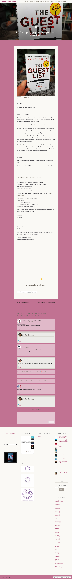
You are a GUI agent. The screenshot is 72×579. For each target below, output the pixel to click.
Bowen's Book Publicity (58, 512)
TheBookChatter (57, 549)
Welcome (56, 517)
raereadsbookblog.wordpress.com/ (59, 563)
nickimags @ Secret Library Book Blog (30, 320)
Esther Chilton (57, 526)
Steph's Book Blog (57, 548)
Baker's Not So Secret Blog (58, 562)
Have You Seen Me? (23, 437)
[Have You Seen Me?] (32, 439)
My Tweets (39, 436)
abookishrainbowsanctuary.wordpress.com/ (60, 553)
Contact (52, 1)
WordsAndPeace (25, 385)
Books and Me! (57, 531)
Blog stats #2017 (60, 469)
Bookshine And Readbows (58, 519)
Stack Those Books (57, 511)
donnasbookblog (57, 529)
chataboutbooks (10, 433)
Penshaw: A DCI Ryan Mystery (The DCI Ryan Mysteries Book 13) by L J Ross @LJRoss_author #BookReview (63, 440)
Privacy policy (64, 1)
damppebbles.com (57, 524)
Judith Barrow (57, 532)
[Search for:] (68, 1)
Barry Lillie (56, 518)
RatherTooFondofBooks (58, 522)
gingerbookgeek (57, 557)
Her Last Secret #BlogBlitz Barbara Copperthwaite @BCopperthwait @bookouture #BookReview (63, 455)
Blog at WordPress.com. (6, 577)
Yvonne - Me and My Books (58, 567)
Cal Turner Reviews (57, 556)
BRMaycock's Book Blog (58, 543)
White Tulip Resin (57, 539)
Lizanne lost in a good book (58, 514)
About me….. (26, 1)
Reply (19, 329)
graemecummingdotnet (58, 521)
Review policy (57, 1)
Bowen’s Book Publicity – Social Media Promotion (39, 1)
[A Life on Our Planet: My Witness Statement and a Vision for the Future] (32, 443)
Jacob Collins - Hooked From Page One (30, 346)
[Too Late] (32, 448)
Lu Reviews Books (57, 525)
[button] (8, 459)
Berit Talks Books (57, 545)
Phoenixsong (56, 560)
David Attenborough (24, 443)
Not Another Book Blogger (58, 546)
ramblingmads (57, 528)
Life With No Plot (57, 566)
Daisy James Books (57, 515)
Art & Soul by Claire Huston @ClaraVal (24, 302)
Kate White (23, 438)
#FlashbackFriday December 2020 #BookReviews (46, 302)
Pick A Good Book (57, 508)
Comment (51, 422)
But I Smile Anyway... (58, 542)
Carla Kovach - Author (58, 550)
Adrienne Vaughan (57, 500)
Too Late (22, 445)
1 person (22, 328)
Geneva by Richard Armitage (62, 458)
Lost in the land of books (58, 536)
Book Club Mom (57, 535)
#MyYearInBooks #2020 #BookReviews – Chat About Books (29, 376)
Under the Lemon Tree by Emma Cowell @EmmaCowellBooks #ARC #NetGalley (62, 452)
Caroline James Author (58, 569)
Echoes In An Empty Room (58, 505)
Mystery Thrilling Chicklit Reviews (59, 538)
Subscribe (61, 489)
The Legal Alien (57, 559)
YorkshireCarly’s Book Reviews (59, 501)
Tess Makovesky (57, 552)
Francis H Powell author (58, 507)
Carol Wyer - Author (57, 555)
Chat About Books (9, 1)
